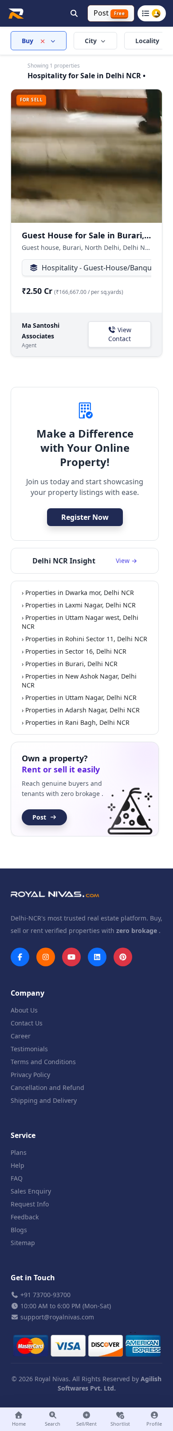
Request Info (30, 1204)
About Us (24, 1010)
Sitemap (23, 1242)
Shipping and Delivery (44, 1100)
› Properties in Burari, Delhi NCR (70, 663)
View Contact (119, 334)
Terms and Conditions (43, 1061)
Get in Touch (33, 1277)
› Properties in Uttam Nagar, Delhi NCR (79, 697)
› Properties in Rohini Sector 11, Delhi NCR (84, 639)
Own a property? (61, 764)
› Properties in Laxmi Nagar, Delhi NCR (79, 605)
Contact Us (27, 1023)
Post (39, 817)
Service (23, 1135)
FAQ (17, 1178)
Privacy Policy (30, 1074)
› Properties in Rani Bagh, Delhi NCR (76, 722)
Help (17, 1165)
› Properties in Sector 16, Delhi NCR (74, 651)
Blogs (19, 1230)
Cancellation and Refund (47, 1087)
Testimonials (29, 1049)
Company (27, 993)
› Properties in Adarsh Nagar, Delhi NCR (81, 710)
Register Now (85, 517)
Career (21, 1036)
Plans (19, 1152)
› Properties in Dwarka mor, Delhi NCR (78, 592)
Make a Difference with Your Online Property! (85, 447)
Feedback (25, 1217)
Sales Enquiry (31, 1191)
